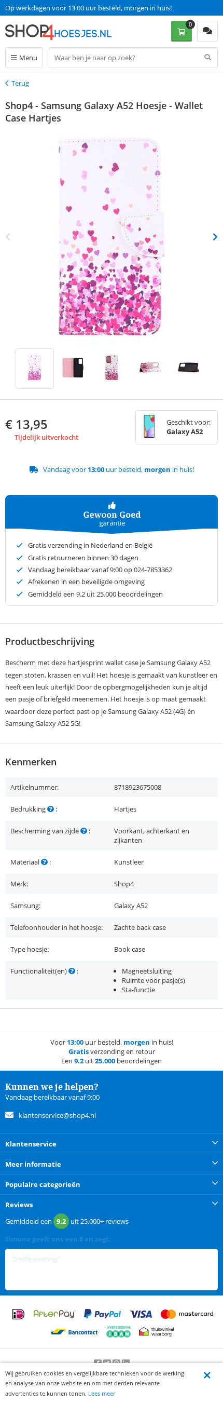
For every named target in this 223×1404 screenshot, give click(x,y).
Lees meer (101, 1393)
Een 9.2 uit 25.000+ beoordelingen (56, 7)
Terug (20, 83)
